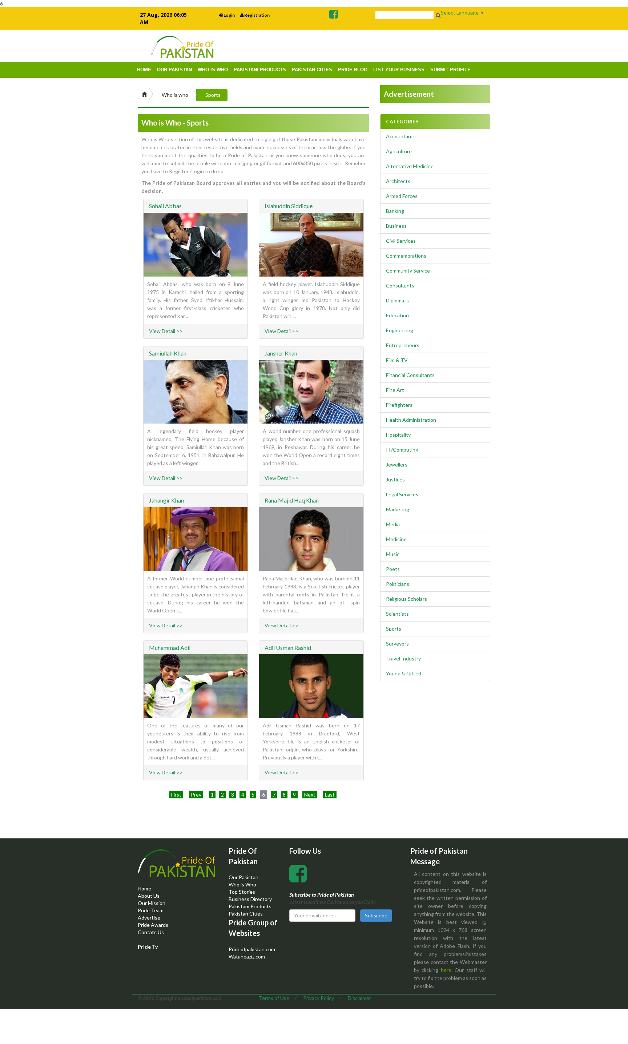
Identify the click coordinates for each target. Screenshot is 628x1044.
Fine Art (395, 390)
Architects (398, 181)
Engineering (399, 330)
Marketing (397, 509)
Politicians (397, 584)
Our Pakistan (243, 877)
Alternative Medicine (410, 166)
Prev (196, 794)
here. (446, 970)
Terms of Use (274, 998)
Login (229, 15)
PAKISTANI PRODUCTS (260, 69)
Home (144, 888)
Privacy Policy (318, 998)
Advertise (149, 917)
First (176, 794)
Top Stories (242, 892)
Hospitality (398, 435)
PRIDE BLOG (352, 69)
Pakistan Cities (246, 913)
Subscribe (376, 915)
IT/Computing (402, 449)
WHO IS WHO (213, 69)
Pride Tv (148, 947)
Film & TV (397, 360)
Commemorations (406, 256)
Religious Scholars (406, 599)
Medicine (396, 539)
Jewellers (396, 464)
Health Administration (411, 420)
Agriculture (399, 151)
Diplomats (397, 300)
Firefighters (399, 405)
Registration (256, 15)
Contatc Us (151, 932)
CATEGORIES (402, 121)
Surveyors (397, 643)
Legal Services (402, 494)
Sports (213, 95)
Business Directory (250, 899)
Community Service (408, 270)
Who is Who (242, 884)
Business (396, 226)
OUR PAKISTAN (174, 69)
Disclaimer (359, 998)
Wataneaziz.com (247, 956)
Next (310, 794)
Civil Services (401, 241)
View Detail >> (166, 331)
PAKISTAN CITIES (312, 69)
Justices (395, 479)
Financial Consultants (410, 375)
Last (330, 794)
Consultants (400, 285)
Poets (393, 569)
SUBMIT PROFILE (450, 69)
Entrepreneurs (402, 345)
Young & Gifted (403, 673)
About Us (149, 896)
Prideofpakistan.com (252, 949)
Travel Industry (403, 658)
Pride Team (151, 910)
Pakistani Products (250, 906)
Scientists (397, 614)
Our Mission (151, 903)
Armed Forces (402, 196)
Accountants (401, 136)
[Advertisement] (400, 46)
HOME (144, 69)
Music (392, 554)
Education (397, 315)
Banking (395, 211)
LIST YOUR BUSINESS (398, 69)
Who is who (175, 95)
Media (393, 524)
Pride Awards (153, 925)
